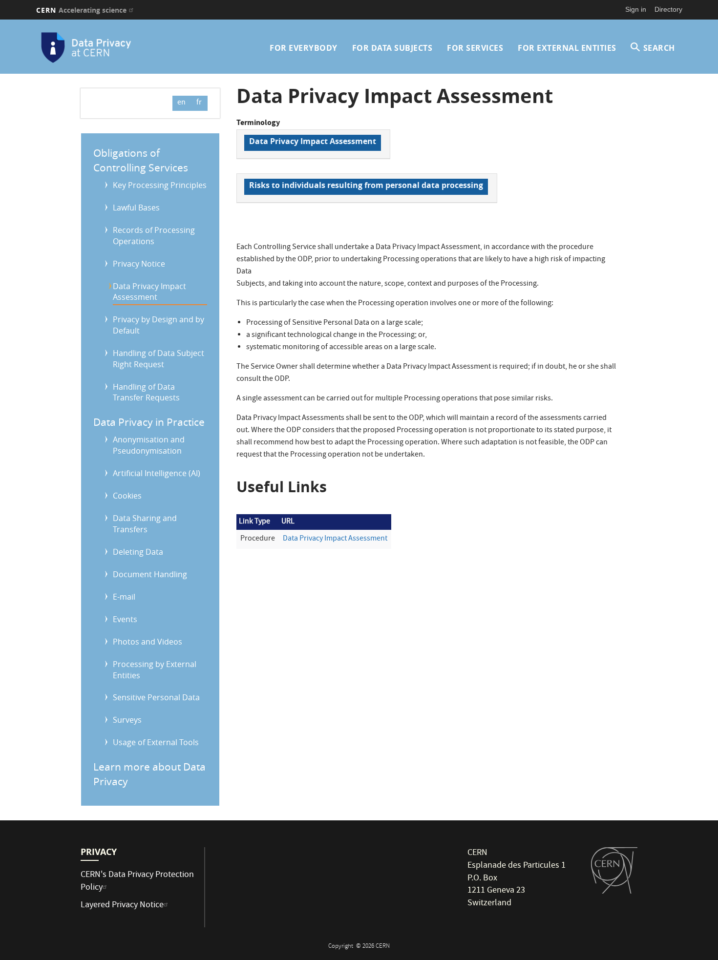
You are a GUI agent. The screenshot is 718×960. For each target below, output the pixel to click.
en (181, 103)
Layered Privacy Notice (122, 905)
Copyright (341, 946)
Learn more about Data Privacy (149, 774)
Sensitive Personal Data (156, 697)
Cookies (127, 495)
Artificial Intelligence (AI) (156, 473)
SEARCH (659, 47)
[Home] (114, 47)
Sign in (635, 9)
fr (199, 103)
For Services (475, 47)
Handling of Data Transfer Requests (146, 392)
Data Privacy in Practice (149, 422)
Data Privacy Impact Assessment (149, 292)
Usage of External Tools (156, 742)
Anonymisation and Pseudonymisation (149, 445)
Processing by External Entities (154, 670)
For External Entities (567, 47)
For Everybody (304, 47)
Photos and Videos (147, 641)
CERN (81, 10)
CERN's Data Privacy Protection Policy (137, 882)
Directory (668, 9)
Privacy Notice (139, 263)
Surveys (127, 719)
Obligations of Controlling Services (140, 160)
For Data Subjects (392, 47)
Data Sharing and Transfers (145, 524)
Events (125, 619)
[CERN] (614, 870)
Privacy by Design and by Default (158, 325)
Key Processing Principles (160, 185)
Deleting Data (138, 551)
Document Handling (150, 574)
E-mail (124, 596)
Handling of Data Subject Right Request (158, 359)
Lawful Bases (136, 207)
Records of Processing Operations (154, 236)
